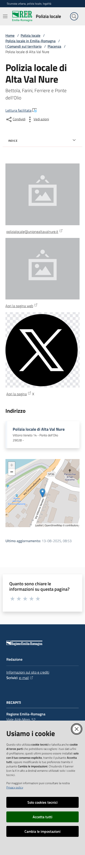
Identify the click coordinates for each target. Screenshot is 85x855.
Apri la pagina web (19, 306)
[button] (74, 16)
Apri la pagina (16, 394)
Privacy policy (14, 787)
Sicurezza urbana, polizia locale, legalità (29, 4)
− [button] (11, 472)
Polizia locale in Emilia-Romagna (30, 41)
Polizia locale (30, 35)
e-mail (24, 677)
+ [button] (11, 465)
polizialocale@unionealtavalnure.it (32, 231)
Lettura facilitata (18, 110)
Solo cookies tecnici (42, 802)
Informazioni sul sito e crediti (27, 672)
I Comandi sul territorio (23, 46)
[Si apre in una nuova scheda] (42, 268)
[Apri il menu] (5, 16)
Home (10, 35)
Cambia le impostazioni (42, 831)
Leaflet (39, 525)
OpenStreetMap (53, 525)
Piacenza (54, 46)
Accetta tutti (42, 817)
